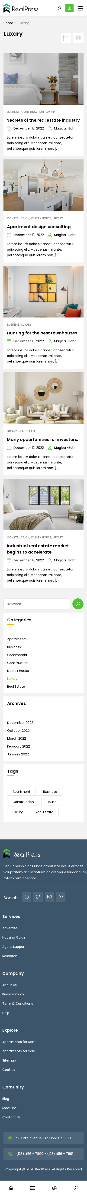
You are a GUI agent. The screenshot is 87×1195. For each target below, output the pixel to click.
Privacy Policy (13, 994)
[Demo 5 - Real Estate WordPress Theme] (20, 8)
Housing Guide (14, 937)
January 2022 (18, 754)
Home (8, 23)
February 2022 (18, 746)
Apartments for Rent (19, 1042)
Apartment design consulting (39, 227)
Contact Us (11, 1117)
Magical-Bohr (65, 128)
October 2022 (18, 730)
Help (5, 1012)
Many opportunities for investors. (42, 439)
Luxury (18, 812)
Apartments (17, 639)
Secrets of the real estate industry (43, 120)
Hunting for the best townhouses (42, 333)
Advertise (9, 928)
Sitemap (9, 1060)
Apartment (21, 791)
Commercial (17, 655)
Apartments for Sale (18, 1051)
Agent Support (14, 946)
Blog (5, 1098)
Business (13, 111)
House (52, 802)
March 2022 (16, 738)
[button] (69, 8)
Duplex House (41, 218)
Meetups (9, 1108)
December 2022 (20, 722)
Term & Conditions (17, 1003)
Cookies (8, 1069)
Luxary (51, 111)
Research (9, 956)
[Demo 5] (21, 853)
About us (9, 985)
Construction (32, 111)
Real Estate (27, 431)
